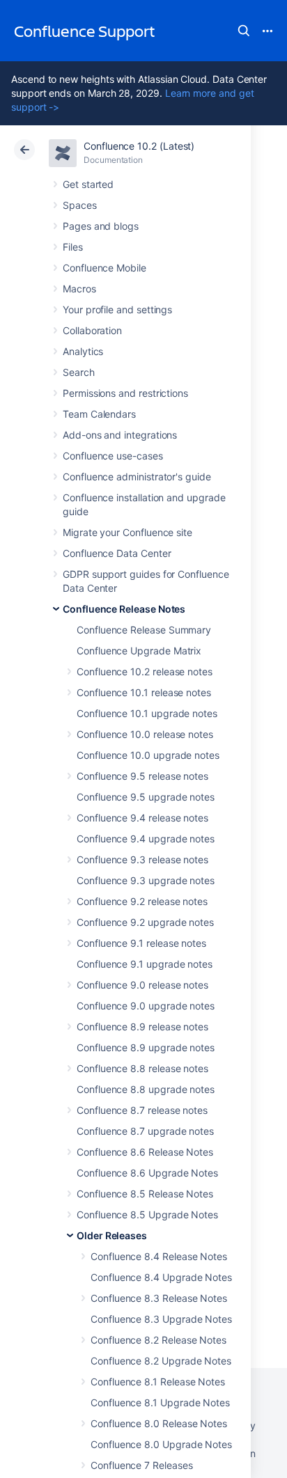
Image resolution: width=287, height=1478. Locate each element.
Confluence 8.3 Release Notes (159, 1298)
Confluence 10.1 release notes (144, 692)
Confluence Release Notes (124, 609)
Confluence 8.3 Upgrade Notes (161, 1319)
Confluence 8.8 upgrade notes (146, 1089)
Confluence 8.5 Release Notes (145, 1194)
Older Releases (112, 1235)
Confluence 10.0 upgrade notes (148, 755)
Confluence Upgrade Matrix (139, 651)
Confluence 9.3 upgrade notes (146, 880)
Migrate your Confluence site (127, 532)
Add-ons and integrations (120, 435)
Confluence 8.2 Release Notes (158, 1340)
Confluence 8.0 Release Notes (159, 1423)
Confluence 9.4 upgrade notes (146, 838)
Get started (88, 184)
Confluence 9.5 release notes (142, 776)
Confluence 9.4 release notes (142, 818)
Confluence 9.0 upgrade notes (146, 1006)
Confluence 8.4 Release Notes (159, 1256)
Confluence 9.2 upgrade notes (145, 922)
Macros (79, 288)
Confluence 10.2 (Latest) (139, 146)
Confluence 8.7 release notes (142, 1110)
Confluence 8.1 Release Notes (158, 1381)
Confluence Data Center (117, 553)
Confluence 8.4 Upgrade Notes (161, 1277)
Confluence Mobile (104, 268)
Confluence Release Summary (144, 630)
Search (244, 30)
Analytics (83, 351)
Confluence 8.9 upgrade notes (146, 1047)
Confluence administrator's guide (137, 476)
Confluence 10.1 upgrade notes (147, 713)
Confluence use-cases (113, 456)
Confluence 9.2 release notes (142, 901)
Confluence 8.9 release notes (142, 1026)
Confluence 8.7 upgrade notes (145, 1131)
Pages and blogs (101, 226)
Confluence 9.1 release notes (141, 943)
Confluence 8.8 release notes (142, 1068)
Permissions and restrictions (125, 393)
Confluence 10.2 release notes (144, 671)
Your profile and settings (117, 309)
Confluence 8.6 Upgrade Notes (147, 1173)
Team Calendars (99, 414)
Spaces (80, 205)
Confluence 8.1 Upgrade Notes (160, 1402)
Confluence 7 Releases (142, 1465)
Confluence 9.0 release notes (142, 985)
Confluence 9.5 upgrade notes (146, 797)
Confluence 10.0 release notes (145, 734)
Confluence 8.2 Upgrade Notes (161, 1361)
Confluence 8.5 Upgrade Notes (147, 1214)
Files (73, 247)
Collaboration (92, 330)
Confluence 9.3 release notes (142, 859)
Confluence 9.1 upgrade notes (144, 964)
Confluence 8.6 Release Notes (145, 1152)
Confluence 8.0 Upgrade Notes (161, 1444)
